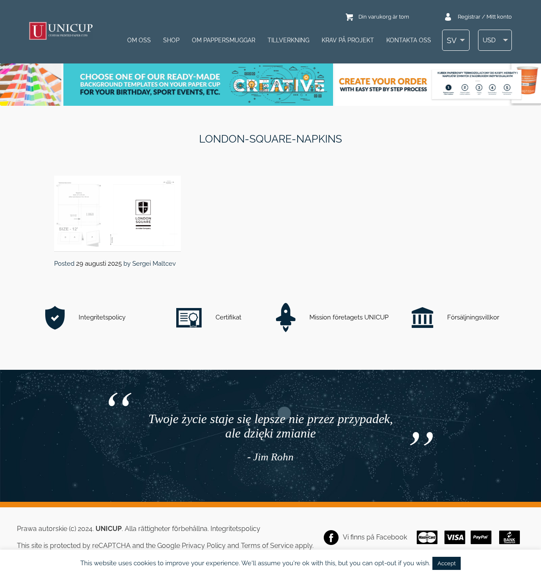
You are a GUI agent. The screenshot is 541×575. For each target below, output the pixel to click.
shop (171, 40)
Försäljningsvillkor (472, 317)
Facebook (391, 537)
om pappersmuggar (223, 40)
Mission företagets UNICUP (348, 317)
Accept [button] (446, 563)
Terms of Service (267, 546)
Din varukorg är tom (383, 17)
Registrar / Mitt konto (485, 17)
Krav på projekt (348, 40)
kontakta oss (408, 40)
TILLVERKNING (288, 40)
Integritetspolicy (101, 317)
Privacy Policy (204, 546)
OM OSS (139, 40)
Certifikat (227, 317)
